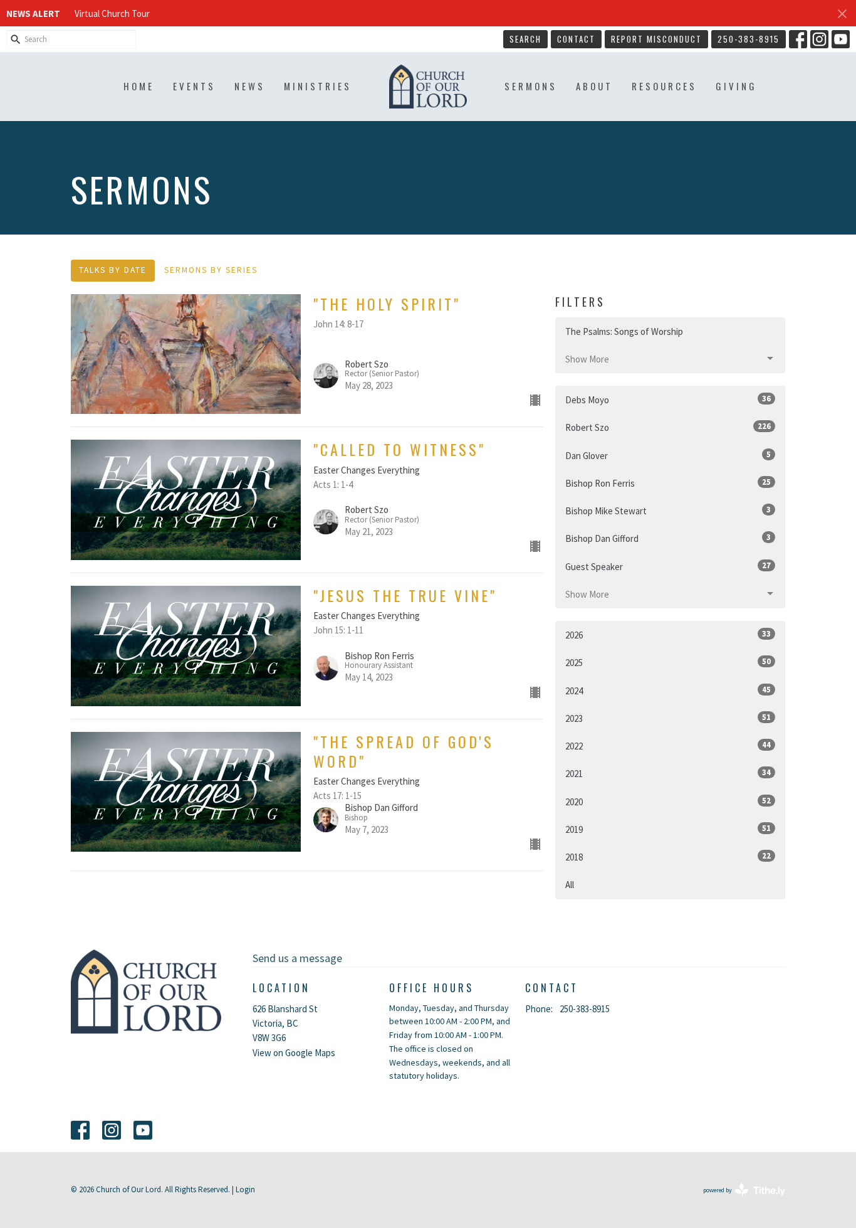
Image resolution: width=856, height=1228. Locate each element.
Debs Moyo (668, 399)
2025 (668, 662)
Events (194, 86)
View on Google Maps (294, 1053)
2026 (668, 634)
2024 (668, 690)
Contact (576, 39)
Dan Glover (668, 455)
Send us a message (297, 958)
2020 (668, 801)
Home (138, 86)
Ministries (318, 86)
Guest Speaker (668, 566)
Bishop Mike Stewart (668, 510)
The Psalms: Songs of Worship (624, 331)
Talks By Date (113, 270)
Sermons (530, 86)
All (569, 885)
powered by (736, 1200)
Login (245, 1189)
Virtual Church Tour (112, 13)
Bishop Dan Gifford (668, 538)
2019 (668, 829)
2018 (668, 856)
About (594, 86)
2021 (668, 773)
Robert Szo (668, 427)
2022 (668, 745)
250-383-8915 (749, 39)
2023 (668, 718)
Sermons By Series (211, 270)
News (249, 86)
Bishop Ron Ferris (668, 483)
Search (525, 39)
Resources (664, 86)
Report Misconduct (656, 39)
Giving (736, 86)
